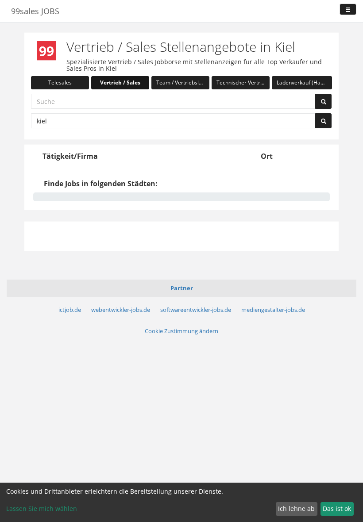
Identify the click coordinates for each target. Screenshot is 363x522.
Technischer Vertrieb (242, 82)
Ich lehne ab (296, 508)
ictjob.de (69, 310)
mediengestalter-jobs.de (273, 310)
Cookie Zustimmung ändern (181, 331)
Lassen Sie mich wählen (41, 508)
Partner (181, 288)
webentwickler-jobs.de (120, 310)
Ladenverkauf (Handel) (304, 82)
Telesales (60, 82)
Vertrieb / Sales (120, 82)
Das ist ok (337, 508)
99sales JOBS (35, 11)
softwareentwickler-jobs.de (195, 310)
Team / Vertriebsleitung (182, 82)
